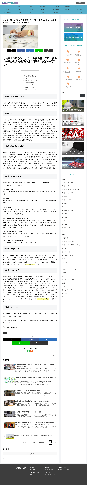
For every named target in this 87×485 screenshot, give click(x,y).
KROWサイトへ (80, 2)
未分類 (5, 333)
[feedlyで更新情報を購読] (28, 351)
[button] (48, 50)
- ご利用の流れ (48, 472)
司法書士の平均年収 (29, 84)
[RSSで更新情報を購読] (31, 351)
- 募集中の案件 (48, 471)
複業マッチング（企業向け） (65, 469)
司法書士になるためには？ (30, 80)
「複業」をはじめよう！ (30, 89)
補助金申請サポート (63, 471)
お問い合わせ (32, 469)
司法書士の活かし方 (29, 87)
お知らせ (32, 474)
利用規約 (32, 471)
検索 (63, 92)
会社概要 (32, 467)
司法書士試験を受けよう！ (30, 76)
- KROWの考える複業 (49, 469)
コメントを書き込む (30, 454)
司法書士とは (27, 78)
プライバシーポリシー (34, 472)
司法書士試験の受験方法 (30, 82)
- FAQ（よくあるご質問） (50, 474)
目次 (28, 73)
